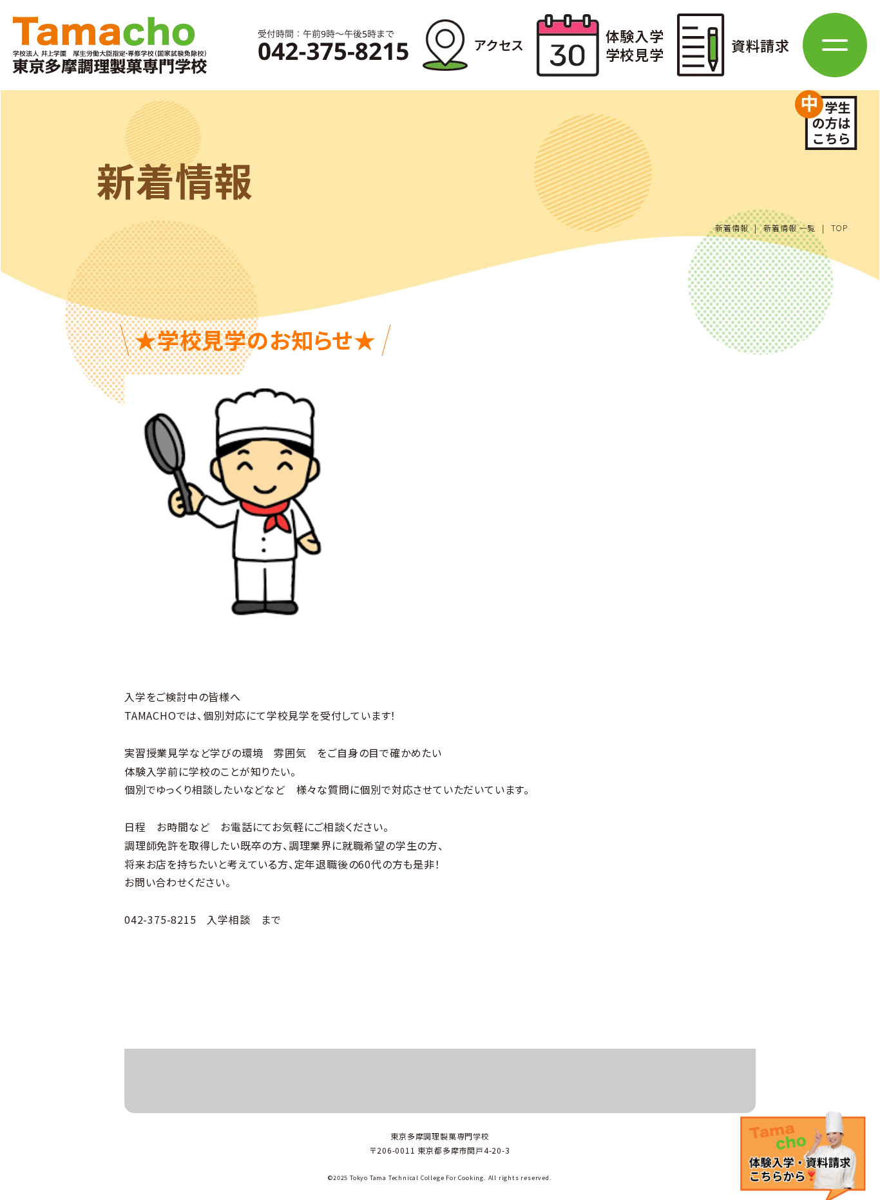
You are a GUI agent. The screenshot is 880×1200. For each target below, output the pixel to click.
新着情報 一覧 (789, 227)
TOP (839, 227)
